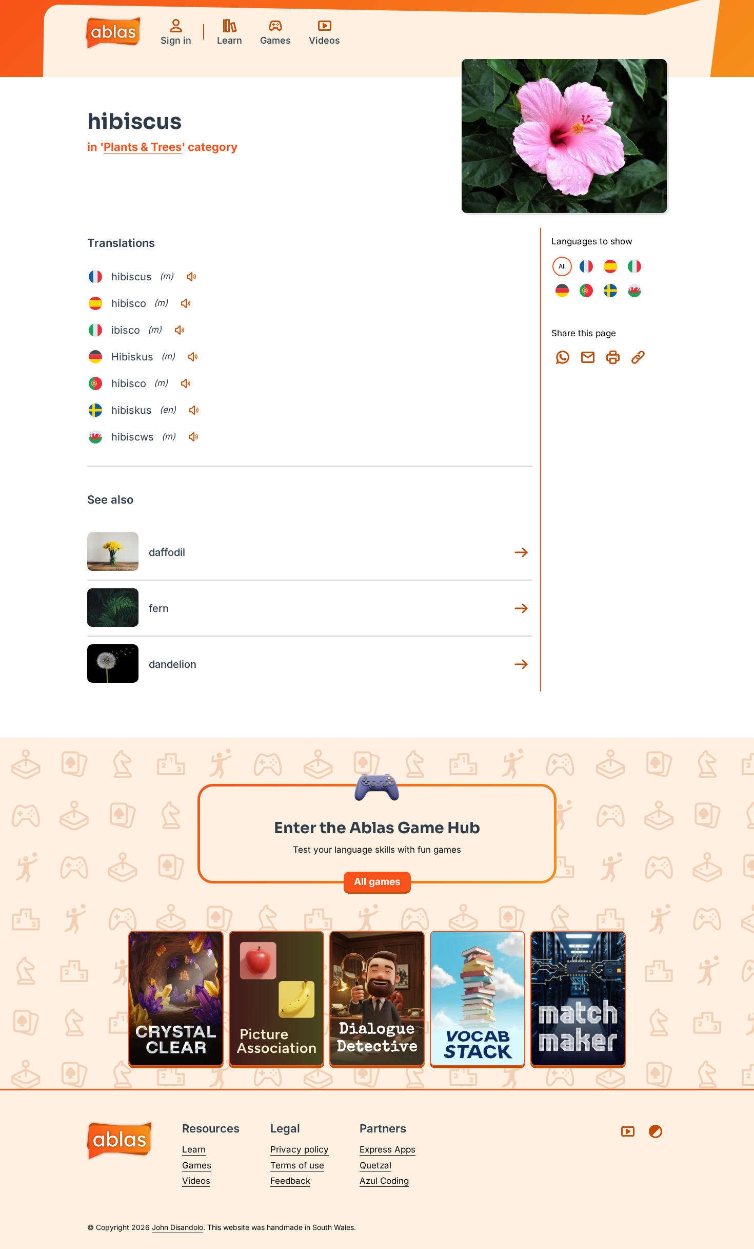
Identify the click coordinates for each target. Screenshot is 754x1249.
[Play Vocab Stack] (477, 998)
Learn (194, 1149)
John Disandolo (177, 1227)
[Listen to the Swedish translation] (194, 410)
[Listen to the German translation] (193, 357)
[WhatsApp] (562, 357)
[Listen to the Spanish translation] (185, 303)
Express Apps (387, 1149)
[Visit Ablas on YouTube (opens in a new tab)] (628, 1131)
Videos (196, 1181)
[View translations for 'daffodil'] (521, 552)
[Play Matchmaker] (578, 998)
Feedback (290, 1181)
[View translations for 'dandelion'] (521, 664)
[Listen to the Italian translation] (179, 330)
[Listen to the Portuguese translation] (185, 383)
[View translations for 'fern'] (521, 608)
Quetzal (375, 1165)
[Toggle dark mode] (655, 1131)
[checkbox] (586, 266)
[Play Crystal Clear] (176, 998)
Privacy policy (299, 1149)
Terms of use (297, 1165)
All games (377, 882)
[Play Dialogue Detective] (377, 998)
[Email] (588, 357)
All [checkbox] (562, 266)
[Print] (613, 357)
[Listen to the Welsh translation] (193, 437)
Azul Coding (384, 1181)
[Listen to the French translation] (191, 276)
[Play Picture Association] (276, 998)
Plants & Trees (143, 146)
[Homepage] (113, 33)
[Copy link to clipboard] (638, 357)
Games (196, 1165)
